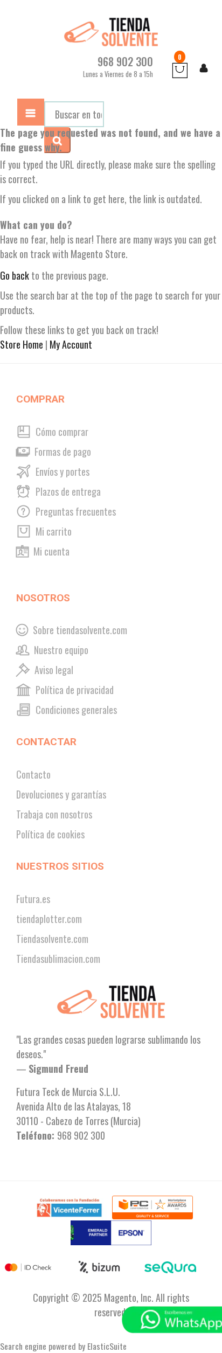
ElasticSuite (107, 1346)
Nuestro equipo (60, 650)
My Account (71, 344)
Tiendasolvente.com (52, 939)
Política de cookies (50, 834)
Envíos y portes (61, 471)
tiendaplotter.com (49, 919)
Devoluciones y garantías (61, 794)
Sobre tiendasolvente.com (79, 630)
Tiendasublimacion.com (58, 959)
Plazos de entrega (67, 491)
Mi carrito (52, 531)
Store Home (21, 344)
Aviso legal (52, 670)
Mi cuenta (50, 551)
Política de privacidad (73, 690)
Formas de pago (61, 452)
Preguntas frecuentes (74, 511)
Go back (14, 275)
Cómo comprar (60, 432)
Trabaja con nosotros (54, 814)
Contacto (33, 774)
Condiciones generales (75, 710)
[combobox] (74, 114)
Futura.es (33, 899)
